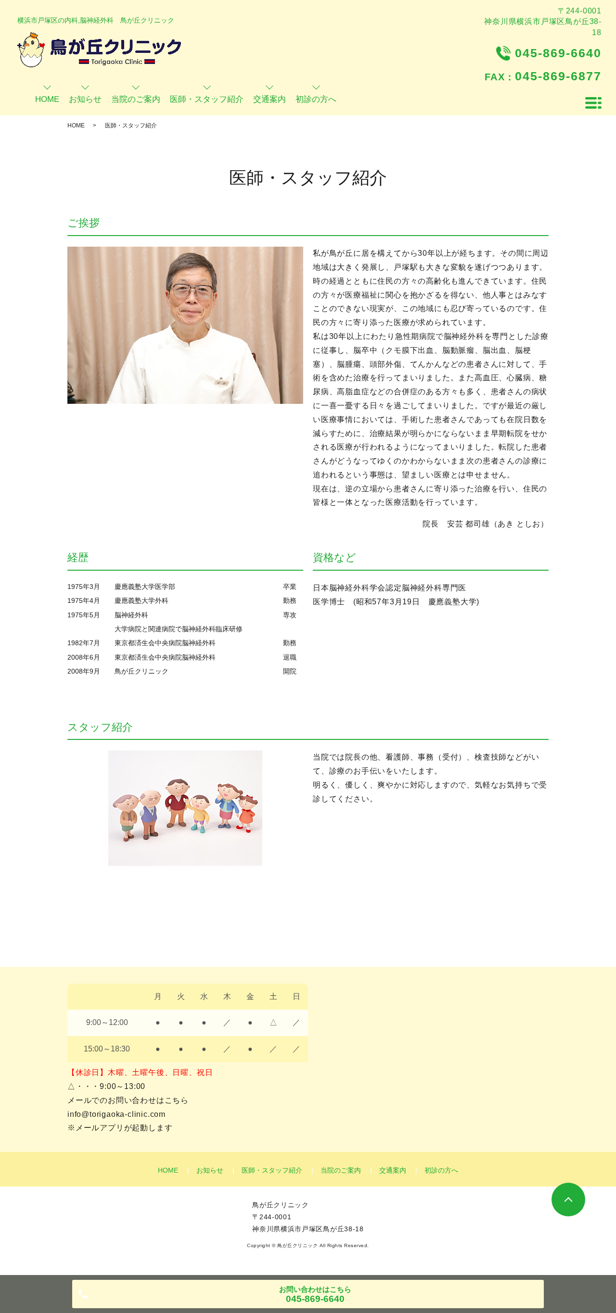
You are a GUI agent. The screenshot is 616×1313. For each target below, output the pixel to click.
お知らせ (209, 1170)
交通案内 (392, 1170)
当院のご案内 (341, 1170)
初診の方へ (441, 1170)
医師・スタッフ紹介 (272, 1170)
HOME (76, 125)
